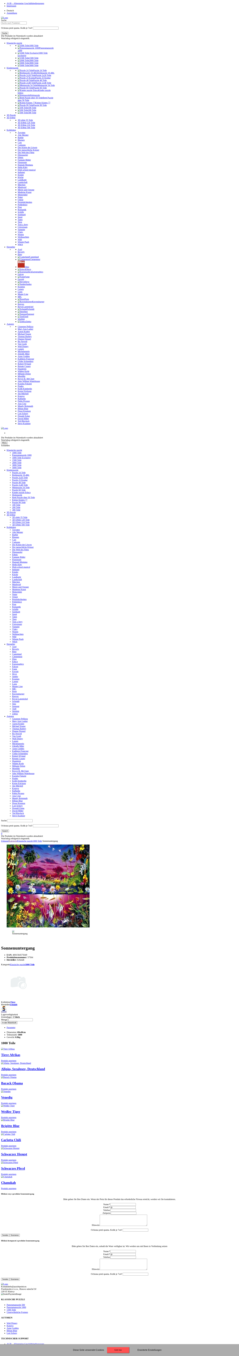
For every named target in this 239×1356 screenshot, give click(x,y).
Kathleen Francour (20, 751)
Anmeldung (12, 13)
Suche (4, 20)
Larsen (15, 681)
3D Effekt (11, 117)
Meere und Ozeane (20, 587)
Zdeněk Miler (18, 746)
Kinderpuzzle (12, 68)
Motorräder (17, 592)
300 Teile (16, 510)
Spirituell (16, 612)
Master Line (17, 686)
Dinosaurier (17, 552)
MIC (14, 689)
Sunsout (15, 706)
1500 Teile (16, 460)
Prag (14, 604)
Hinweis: (96, 1225)
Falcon (15, 666)
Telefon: (106, 1210)
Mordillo (16, 768)
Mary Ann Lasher (20, 721)
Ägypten (16, 530)
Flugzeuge (16, 559)
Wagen (15, 632)
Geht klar (118, 1350)
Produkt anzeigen (8, 1061)
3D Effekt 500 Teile (21, 525)
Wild (14, 637)
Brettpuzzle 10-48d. (20, 475)
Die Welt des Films (20, 549)
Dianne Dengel (18, 731)
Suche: (4, 820)
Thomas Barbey (19, 729)
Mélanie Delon (18, 766)
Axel (14, 646)
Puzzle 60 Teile (19, 490)
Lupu (14, 684)
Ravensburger (18, 694)
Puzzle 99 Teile (19, 502)
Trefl (14, 709)
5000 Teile (16, 467)
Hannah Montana (19, 562)
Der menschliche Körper (23, 547)
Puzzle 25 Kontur (20, 480)
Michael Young (18, 726)
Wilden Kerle (18, 763)
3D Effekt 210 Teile (21, 522)
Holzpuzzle (17, 495)
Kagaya (15, 788)
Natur (14, 594)
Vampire (16, 627)
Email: (106, 1207)
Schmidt (15, 701)
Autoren (10, 324)
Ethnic (15, 554)
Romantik (16, 607)
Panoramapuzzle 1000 (22, 455)
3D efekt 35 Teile (19, 517)
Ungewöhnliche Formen (17, 1312)
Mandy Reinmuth (20, 798)
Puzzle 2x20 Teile (20, 477)
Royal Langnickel (20, 699)
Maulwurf (16, 584)
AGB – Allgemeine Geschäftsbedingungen (25, 3)
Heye (14, 674)
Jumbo (15, 676)
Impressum (11, 6)
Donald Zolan (18, 808)
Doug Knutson (18, 803)
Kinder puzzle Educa (21, 492)
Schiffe (15, 609)
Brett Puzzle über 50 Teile (23, 497)
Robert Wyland (18, 756)
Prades (15, 778)
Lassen (15, 741)
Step (14, 704)
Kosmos (15, 679)
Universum (17, 624)
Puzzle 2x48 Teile (20, 485)
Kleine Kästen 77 (19, 500)
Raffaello (16, 791)
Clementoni (17, 656)
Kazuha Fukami (19, 776)
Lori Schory (17, 806)
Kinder (15, 572)
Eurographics (18, 664)
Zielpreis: (107, 1213)
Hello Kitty (17, 564)
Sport (14, 614)
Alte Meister (17, 532)
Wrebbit (15, 711)
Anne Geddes (18, 748)
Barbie (15, 535)
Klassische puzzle (14, 43)
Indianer (15, 569)
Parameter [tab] (11, 1027)
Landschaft (17, 579)
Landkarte (16, 577)
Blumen (15, 537)
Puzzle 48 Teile (19, 482)
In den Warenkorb (9, 1023)
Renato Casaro (18, 758)
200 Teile (16, 507)
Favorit (15, 671)
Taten (14, 617)
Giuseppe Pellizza (20, 719)
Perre (14, 691)
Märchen (16, 582)
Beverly (15, 649)
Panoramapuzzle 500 (16, 1305)
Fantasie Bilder (18, 557)
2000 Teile (16, 462)
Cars (14, 540)
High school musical (21, 567)
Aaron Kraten (18, 724)
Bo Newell (17, 734)
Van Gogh (16, 736)
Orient (15, 597)
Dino (14, 659)
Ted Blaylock (18, 813)
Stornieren (15, 1235)
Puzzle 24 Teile (19, 472)
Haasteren (16, 761)
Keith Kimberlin (19, 781)
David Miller (17, 811)
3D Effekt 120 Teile (21, 520)
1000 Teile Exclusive (21, 457)
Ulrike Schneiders (20, 753)
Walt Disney (17, 738)
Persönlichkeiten (19, 599)
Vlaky (15, 629)
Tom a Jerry (17, 622)
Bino (14, 651)
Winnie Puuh (18, 639)
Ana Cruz (16, 796)
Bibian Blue (17, 801)
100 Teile (16, 505)
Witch (14, 641)
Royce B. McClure (20, 771)
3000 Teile (16, 465)
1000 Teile (16, 452)
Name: (106, 1204)
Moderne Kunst (19, 589)
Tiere (14, 619)
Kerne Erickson (19, 783)
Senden (5, 1235)
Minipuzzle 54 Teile (21, 487)
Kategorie (13, 841)
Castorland (17, 654)
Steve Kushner (18, 816)
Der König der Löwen (22, 545)
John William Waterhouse (23, 773)
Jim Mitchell (17, 786)
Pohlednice (17, 602)
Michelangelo (18, 743)
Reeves (15, 696)
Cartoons (16, 542)
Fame (14, 669)
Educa (15, 661)
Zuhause (5, 841)
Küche (15, 574)
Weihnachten (18, 634)
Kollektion (11, 130)
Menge (4, 1019)
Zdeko (15, 714)
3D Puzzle (11, 115)
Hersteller (11, 247)
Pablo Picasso (18, 793)
